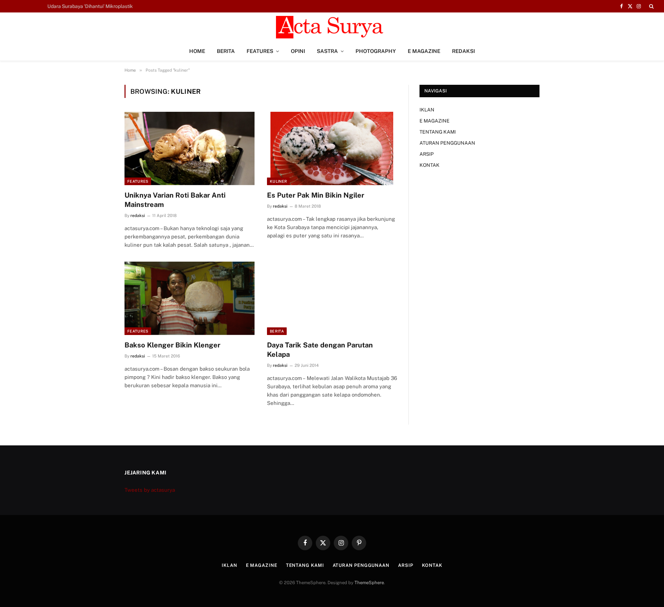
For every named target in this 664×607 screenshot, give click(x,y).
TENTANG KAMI (437, 132)
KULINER (278, 181)
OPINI (298, 51)
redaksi (137, 215)
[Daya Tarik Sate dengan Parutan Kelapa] (332, 298)
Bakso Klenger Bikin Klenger (172, 345)
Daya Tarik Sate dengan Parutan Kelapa (320, 350)
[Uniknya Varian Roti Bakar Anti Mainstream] (189, 148)
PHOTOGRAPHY (376, 51)
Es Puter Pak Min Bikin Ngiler (315, 195)
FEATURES (260, 51)
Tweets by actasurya (149, 490)
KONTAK (429, 165)
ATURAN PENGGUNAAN (447, 143)
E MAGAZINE (424, 51)
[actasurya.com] (332, 27)
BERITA (226, 51)
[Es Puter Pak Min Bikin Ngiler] (332, 148)
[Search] (651, 6)
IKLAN (426, 109)
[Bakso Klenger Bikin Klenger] (189, 298)
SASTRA (327, 51)
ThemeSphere (369, 582)
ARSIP (426, 154)
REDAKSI (463, 51)
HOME (197, 51)
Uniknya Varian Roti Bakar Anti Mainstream (174, 200)
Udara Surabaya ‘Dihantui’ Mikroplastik (90, 6)
